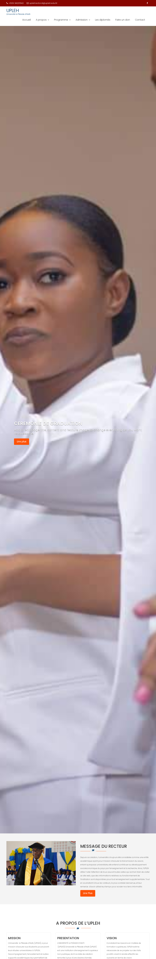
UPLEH (12, 10)
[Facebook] (147, 3)
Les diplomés (102, 20)
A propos (41, 20)
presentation (68, 938)
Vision (112, 938)
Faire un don (122, 20)
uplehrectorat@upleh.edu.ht (43, 3)
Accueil (26, 20)
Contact (140, 20)
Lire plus (21, 441)
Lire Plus (87, 893)
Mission (14, 938)
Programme (61, 20)
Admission (82, 20)
